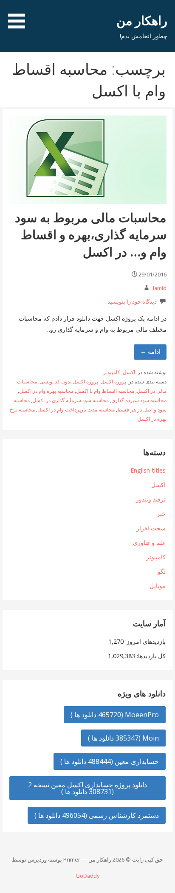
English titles (148, 470)
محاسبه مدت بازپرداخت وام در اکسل (76, 409)
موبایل (158, 586)
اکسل (129, 372)
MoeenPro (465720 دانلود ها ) (115, 714)
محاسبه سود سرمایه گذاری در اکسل (70, 400)
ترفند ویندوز (151, 499)
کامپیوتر (111, 372)
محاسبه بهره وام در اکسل (46, 390)
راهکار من (141, 20)
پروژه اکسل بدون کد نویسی (69, 381)
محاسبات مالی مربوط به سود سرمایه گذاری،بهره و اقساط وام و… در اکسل (91, 234)
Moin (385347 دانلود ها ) (123, 738)
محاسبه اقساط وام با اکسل (105, 390)
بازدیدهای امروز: (145, 641)
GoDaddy (87, 875)
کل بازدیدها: (150, 656)
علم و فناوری (149, 542)
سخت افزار (151, 528)
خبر (161, 514)
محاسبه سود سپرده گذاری (139, 400)
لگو (162, 571)
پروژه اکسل (113, 381)
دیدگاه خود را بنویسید (132, 301)
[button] (13, 15)
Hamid (158, 288)
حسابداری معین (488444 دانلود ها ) (109, 761)
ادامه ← (150, 351)
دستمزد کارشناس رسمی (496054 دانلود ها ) (96, 815)
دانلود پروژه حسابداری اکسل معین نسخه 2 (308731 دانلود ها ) (87, 788)
